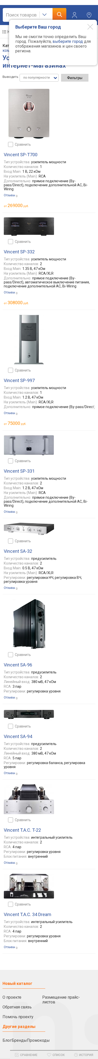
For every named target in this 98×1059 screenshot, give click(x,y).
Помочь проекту (18, 1016)
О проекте (12, 997)
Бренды (19, 1040)
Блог (7, 1040)
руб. (18, 205)
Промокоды (38, 1040)
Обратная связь (17, 1007)
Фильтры (74, 78)
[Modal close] (86, 26)
